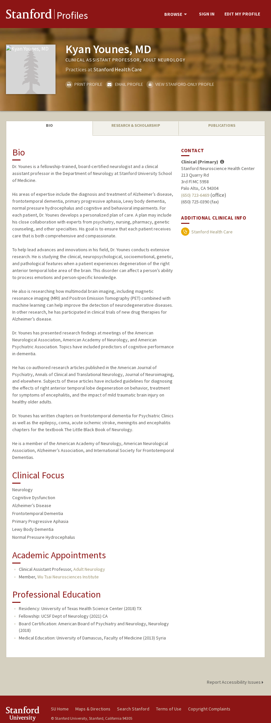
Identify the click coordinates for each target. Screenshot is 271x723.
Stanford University (24, 714)
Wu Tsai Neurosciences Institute (68, 577)
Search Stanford (133, 709)
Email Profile (128, 84)
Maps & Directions (92, 709)
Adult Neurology (89, 569)
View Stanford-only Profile (184, 84)
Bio (49, 125)
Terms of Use (168, 709)
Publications (221, 125)
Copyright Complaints (209, 709)
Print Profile (87, 84)
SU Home (60, 709)
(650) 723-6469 (195, 195)
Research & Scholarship (135, 125)
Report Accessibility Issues (234, 682)
